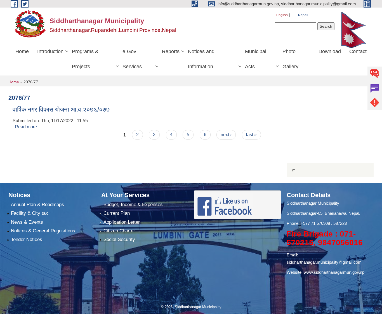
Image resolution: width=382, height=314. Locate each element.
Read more (26, 126)
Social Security (119, 239)
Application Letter (121, 222)
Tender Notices (26, 239)
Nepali (303, 15)
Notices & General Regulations (43, 230)
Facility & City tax (29, 213)
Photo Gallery (290, 59)
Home (22, 51)
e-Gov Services (132, 59)
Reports (171, 51)
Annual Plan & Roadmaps (37, 204)
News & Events (27, 222)
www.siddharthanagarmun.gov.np (334, 272)
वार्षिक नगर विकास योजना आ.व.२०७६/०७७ (61, 109)
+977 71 (309, 223)
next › (226, 134)
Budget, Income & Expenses (133, 204)
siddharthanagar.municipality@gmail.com (324, 262)
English (282, 15)
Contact (358, 51)
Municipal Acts (255, 59)
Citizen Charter (119, 230)
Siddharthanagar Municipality (313, 203)
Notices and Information (201, 59)
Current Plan (116, 213)
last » (251, 134)
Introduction (50, 51)
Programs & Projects (85, 59)
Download (330, 51)
